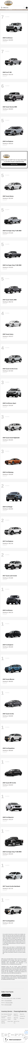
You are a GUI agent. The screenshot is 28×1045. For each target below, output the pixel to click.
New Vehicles (4, 1014)
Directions (22, 1018)
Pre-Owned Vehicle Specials (4, 1021)
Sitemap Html (16, 1035)
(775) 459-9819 (8, 1000)
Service (10, 1011)
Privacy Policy (6, 1035)
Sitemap (12, 1034)
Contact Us (7, 995)
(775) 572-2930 (8, 1002)
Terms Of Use (9, 1035)
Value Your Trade (14, 164)
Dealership (23, 1011)
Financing (17, 1011)
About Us (22, 1014)
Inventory (4, 1011)
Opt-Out (23, 1035)
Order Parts (10, 1021)
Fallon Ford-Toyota (2, 1035)
